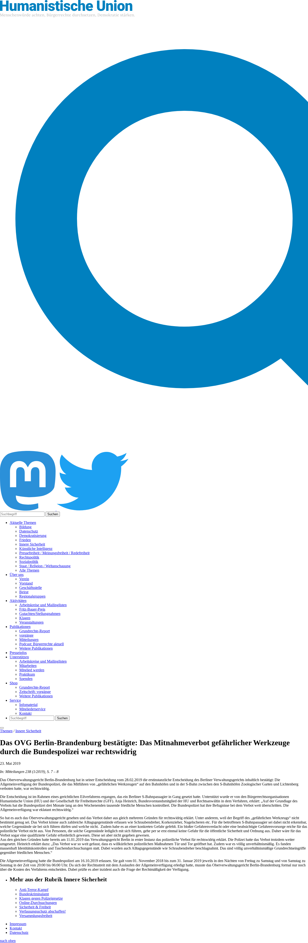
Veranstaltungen (31, 622)
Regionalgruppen (32, 596)
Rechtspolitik (29, 557)
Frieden (25, 540)
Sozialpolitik (28, 562)
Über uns (17, 575)
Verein (24, 579)
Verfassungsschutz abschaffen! (42, 911)
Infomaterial (28, 705)
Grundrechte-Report (34, 631)
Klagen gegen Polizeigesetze (41, 898)
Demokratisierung (32, 536)
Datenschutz (28, 531)
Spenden (25, 679)
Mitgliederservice (32, 709)
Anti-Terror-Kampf (33, 890)
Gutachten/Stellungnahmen (39, 614)
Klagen (24, 618)
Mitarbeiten (28, 666)
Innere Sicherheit (32, 544)
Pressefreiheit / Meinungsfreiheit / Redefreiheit (54, 553)
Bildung (25, 527)
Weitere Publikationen (36, 648)
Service (15, 700)
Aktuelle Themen (23, 523)
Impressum (18, 924)
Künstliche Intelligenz (35, 549)
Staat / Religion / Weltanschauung (45, 566)
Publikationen (20, 627)
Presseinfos (18, 653)
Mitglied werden (31, 670)
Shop (14, 683)
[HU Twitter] (93, 509)
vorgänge (26, 635)
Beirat (23, 592)
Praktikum (27, 674)
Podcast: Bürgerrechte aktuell (41, 644)
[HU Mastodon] (28, 509)
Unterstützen (19, 657)
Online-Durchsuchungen (38, 903)
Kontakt (25, 713)
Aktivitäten (18, 601)
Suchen (52, 514)
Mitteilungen (28, 640)
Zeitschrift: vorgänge (35, 692)
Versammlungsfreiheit (35, 916)
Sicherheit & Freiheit (35, 907)
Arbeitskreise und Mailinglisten (43, 605)
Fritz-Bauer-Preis (32, 609)
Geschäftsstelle (30, 588)
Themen (6, 731)
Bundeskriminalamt (34, 894)
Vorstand (26, 583)
